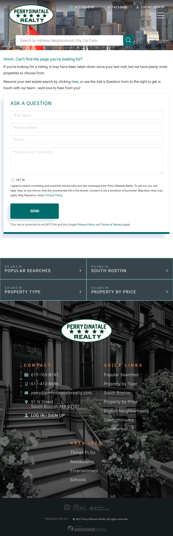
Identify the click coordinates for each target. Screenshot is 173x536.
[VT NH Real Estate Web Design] (87, 528)
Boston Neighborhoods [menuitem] (126, 410)
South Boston (109, 270)
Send (34, 211)
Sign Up (158, 7)
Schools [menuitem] (78, 479)
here (75, 81)
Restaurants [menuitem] (82, 461)
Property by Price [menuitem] (121, 401)
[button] (128, 40)
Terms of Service (112, 224)
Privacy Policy (53, 195)
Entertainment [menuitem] (84, 470)
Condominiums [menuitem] (119, 419)
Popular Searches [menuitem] (121, 374)
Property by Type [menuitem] (120, 383)
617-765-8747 (85, 7)
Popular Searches (28, 270)
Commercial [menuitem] (116, 428)
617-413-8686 (117, 7)
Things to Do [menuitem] (83, 452)
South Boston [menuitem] (117, 392)
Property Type (23, 291)
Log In (145, 7)
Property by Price (113, 291)
